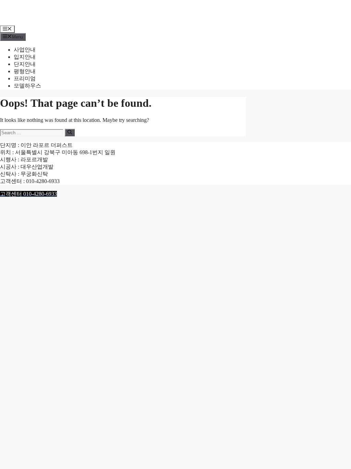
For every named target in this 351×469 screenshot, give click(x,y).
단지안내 (25, 64)
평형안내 (25, 71)
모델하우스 (27, 86)
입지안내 (25, 57)
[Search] (70, 132)
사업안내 (25, 50)
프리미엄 (25, 78)
